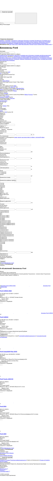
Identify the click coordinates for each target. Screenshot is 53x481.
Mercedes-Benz (25, 44)
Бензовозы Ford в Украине (7, 453)
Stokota (47, 44)
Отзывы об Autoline (45, 460)
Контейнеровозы (36, 43)
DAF (10, 44)
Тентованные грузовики (12, 43)
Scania (35, 44)
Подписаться (4, 334)
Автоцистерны (22, 43)
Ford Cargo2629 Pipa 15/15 (8, 351)
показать (3, 261)
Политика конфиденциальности (18, 460)
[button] (26, 31)
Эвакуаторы (42, 41)
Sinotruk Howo (41, 44)
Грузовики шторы (28, 41)
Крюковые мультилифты (17, 41)
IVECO (16, 44)
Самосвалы (21, 40)
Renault (31, 44)
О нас (1, 455)
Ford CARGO (4, 317)
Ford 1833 (3, 434)
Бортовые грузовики (29, 40)
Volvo (50, 44)
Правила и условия (5, 460)
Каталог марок (3, 461)
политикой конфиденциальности (27, 336)
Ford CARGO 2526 (6, 291)
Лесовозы (29, 43)
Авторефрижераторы (5, 41)
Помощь (5, 455)
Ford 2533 (3, 406)
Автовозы (35, 41)
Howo (13, 44)
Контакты (10, 455)
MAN (20, 44)
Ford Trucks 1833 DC (6, 379)
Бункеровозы (44, 43)
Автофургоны (38, 40)
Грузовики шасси (46, 40)
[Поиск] (26, 18)
